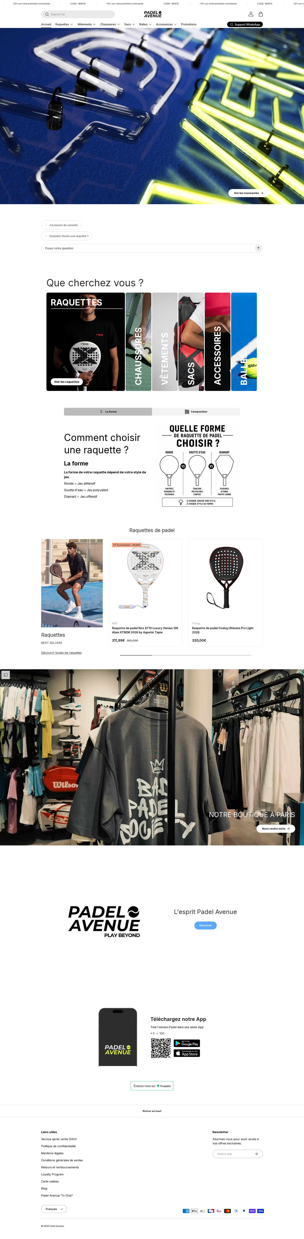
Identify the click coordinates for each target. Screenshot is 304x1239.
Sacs (127, 24)
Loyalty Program (52, 1174)
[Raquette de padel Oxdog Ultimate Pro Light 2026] (225, 576)
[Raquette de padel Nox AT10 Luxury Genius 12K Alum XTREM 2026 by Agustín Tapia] (145, 576)
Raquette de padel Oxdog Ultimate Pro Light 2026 (223, 630)
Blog (44, 1188)
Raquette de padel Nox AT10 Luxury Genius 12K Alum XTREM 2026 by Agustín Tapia (145, 630)
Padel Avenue (56, 1226)
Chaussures (108, 24)
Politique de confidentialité (58, 1146)
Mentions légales (52, 1153)
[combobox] (78, 14)
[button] (261, 14)
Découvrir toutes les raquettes (61, 652)
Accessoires (164, 24)
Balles (143, 24)
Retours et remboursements (60, 1167)
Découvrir (205, 925)
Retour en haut (152, 1111)
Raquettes (62, 24)
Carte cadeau (50, 1181)
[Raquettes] (72, 583)
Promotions (188, 24)
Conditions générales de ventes (62, 1160)
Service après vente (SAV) (59, 1139)
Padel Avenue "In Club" (57, 1195)
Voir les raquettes (66, 382)
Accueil (46, 24)
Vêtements (84, 24)
